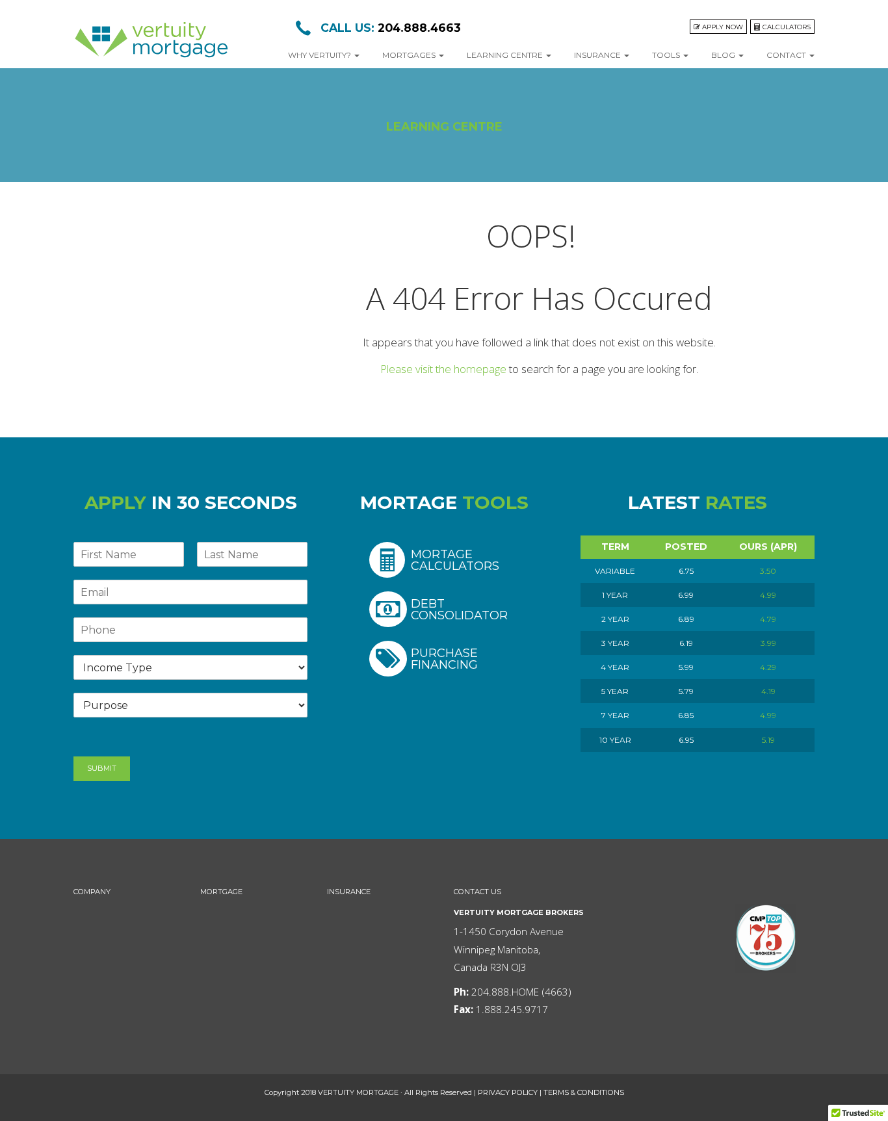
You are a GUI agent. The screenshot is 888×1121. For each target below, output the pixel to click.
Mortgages (409, 55)
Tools (667, 55)
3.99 (768, 643)
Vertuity (151, 39)
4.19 (768, 691)
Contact (787, 55)
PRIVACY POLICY (508, 1092)
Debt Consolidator (459, 609)
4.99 (768, 595)
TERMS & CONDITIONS (583, 1092)
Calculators (786, 27)
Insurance (598, 55)
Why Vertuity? (320, 55)
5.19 (768, 740)
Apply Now (721, 27)
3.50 (768, 571)
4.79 (768, 619)
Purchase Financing (444, 658)
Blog (724, 55)
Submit (101, 768)
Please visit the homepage (443, 368)
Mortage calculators (455, 560)
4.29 (768, 667)
